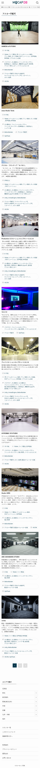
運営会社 (5, 753)
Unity (6, 197)
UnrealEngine (12, 197)
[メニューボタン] (2, 2)
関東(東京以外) (7, 701)
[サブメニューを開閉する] (36, 692)
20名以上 (7, 180)
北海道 (4, 688)
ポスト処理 (7, 77)
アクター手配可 (9, 73)
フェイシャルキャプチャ (19, 124)
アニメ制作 (7, 56)
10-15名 (6, 50)
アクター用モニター (10, 65)
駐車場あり (7, 64)
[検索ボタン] (37, 2)
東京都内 (5, 697)
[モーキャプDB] (20, 2)
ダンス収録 (15, 56)
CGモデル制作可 (19, 73)
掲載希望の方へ (7, 736)
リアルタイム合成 (15, 58)
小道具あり (15, 64)
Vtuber (6, 54)
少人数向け (15, 190)
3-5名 (6, 508)
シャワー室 (7, 128)
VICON (6, 81)
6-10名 (6, 114)
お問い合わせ (6, 758)
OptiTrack (7, 136)
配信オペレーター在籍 (28, 459)
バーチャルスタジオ (23, 65)
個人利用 (7, 265)
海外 (3, 719)
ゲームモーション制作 (25, 54)
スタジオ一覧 (6, 727)
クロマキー (7, 62)
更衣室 (31, 64)
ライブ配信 (12, 54)
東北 (3, 693)
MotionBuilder (8, 69)
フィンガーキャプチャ (25, 62)
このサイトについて (8, 732)
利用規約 (5, 745)
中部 (3, 706)
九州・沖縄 (6, 714)
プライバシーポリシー (9, 749)
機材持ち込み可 (23, 64)
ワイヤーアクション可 (21, 201)
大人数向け (15, 62)
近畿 (3, 710)
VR (17, 54)
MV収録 (6, 58)
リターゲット (26, 75)
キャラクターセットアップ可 (13, 75)
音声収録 (33, 56)
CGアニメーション (24, 56)
